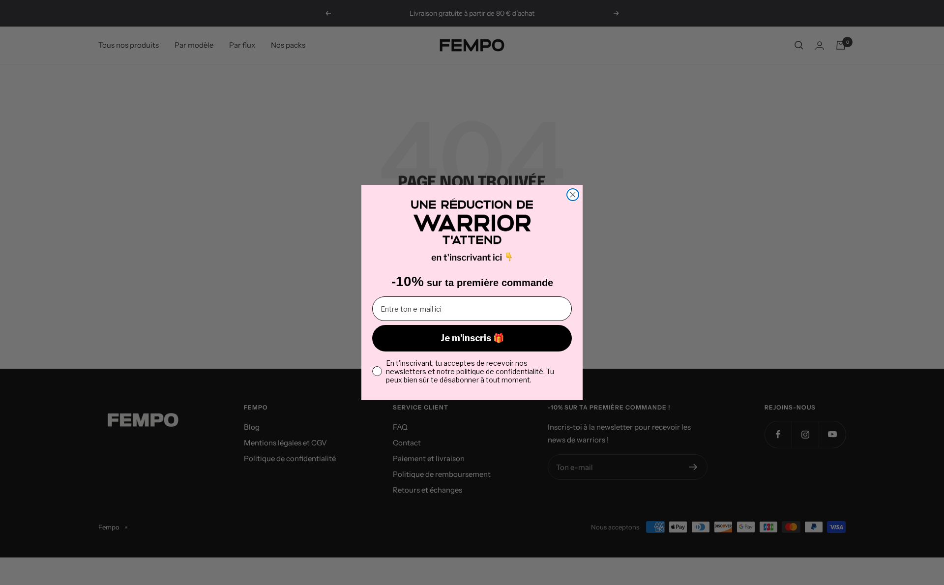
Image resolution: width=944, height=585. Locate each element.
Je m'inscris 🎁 (472, 338)
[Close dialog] (573, 195)
